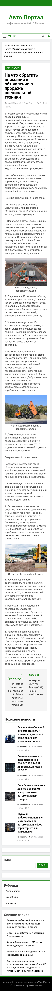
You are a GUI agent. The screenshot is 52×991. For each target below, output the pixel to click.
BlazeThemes (35, 985)
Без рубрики (12, 897)
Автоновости (13, 68)
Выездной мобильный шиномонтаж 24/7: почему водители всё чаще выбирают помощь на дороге (30, 734)
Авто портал (26, 17)
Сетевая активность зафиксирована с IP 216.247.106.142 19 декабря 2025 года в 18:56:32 (29, 763)
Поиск (7, 859)
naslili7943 (13, 103)
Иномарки (11, 903)
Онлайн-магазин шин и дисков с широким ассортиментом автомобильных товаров (31, 792)
